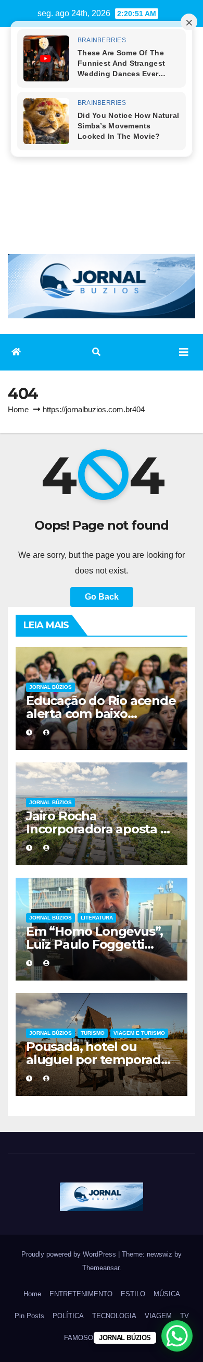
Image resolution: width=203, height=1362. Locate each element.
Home (18, 409)
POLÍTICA (68, 1316)
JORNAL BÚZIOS (50, 687)
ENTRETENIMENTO (80, 1294)
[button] (96, 352)
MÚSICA (167, 1294)
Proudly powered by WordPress (69, 1254)
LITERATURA (97, 918)
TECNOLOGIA (114, 1316)
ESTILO (133, 1294)
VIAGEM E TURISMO (139, 1033)
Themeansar (100, 1268)
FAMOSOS (81, 1338)
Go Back (102, 596)
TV (184, 1316)
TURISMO (93, 1033)
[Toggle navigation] (183, 352)
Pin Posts (29, 1316)
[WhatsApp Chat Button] (177, 1336)
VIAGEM (158, 1316)
